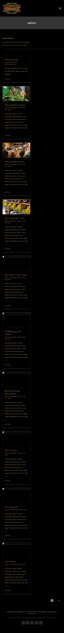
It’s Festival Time (13, 203)
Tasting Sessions (13, 147)
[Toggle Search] (54, 8)
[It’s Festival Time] (16, 206)
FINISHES (42, 612)
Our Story (16, 443)
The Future (13, 436)
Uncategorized (12, 64)
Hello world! (11, 60)
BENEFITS (21, 612)
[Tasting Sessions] (16, 150)
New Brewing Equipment (13, 376)
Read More (8, 79)
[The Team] (16, 550)
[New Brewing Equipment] (16, 379)
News (19, 97)
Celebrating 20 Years (13, 317)
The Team (13, 547)
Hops (16, 97)
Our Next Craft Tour (13, 260)
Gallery (19, 90)
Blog (13, 97)
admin (8, 62)
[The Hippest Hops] (16, 93)
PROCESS (32, 612)
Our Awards (13, 492)
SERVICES (11, 612)
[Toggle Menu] (60, 8)
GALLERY (52, 612)
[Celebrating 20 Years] (16, 320)
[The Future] (16, 438)
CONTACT (32, 613)
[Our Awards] (16, 495)
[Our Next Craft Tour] (16, 263)
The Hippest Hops (13, 90)
